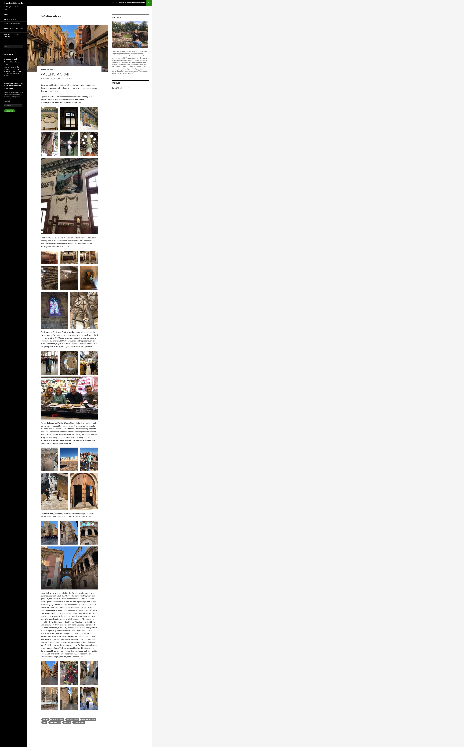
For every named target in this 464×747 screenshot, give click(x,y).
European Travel (57, 719)
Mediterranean (72, 719)
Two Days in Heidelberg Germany (12, 36)
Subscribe (9, 111)
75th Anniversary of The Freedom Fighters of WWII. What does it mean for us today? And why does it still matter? (12, 71)
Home (6, 14)
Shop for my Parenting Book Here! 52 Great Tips (128, 3)
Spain (44, 722)
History (44, 70)
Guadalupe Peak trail (10, 59)
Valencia (67, 722)
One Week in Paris (10, 19)
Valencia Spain (79, 722)
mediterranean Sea (88, 719)
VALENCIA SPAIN (56, 74)
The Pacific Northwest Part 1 (13, 29)
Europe (45, 719)
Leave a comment (66, 79)
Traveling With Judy (13, 3)
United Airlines (55, 722)
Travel (50, 70)
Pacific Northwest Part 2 (12, 23)
